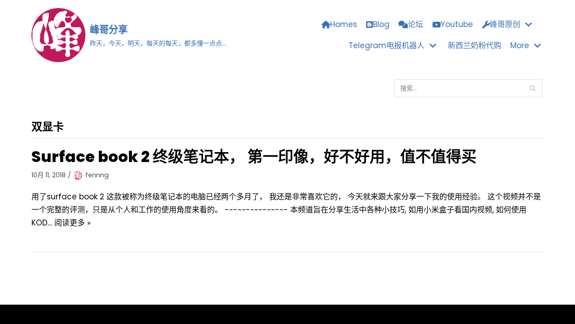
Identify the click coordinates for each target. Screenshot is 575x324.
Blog (381, 24)
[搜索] (532, 88)
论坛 (415, 24)
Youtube (457, 24)
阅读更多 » (72, 222)
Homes (343, 24)
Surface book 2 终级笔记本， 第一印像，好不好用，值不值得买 (254, 156)
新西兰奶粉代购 (474, 45)
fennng (97, 175)
